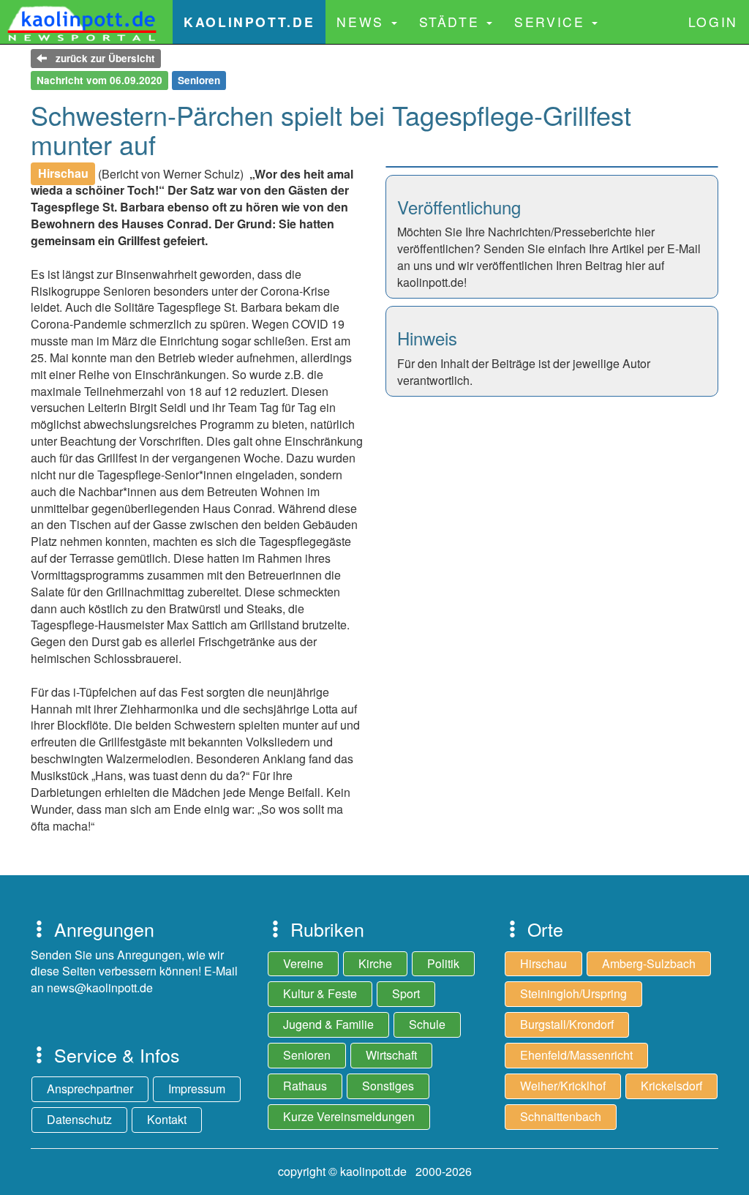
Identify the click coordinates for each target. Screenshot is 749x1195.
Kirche (375, 963)
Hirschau (543, 963)
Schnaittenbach (560, 1116)
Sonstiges (388, 1085)
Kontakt (167, 1119)
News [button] (362, 21)
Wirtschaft (391, 1054)
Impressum (196, 1088)
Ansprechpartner (90, 1088)
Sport (406, 993)
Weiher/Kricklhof (563, 1085)
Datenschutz (79, 1119)
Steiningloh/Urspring (573, 993)
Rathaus (305, 1085)
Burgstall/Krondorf (567, 1024)
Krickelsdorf (671, 1085)
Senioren (307, 1054)
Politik (443, 963)
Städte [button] (452, 21)
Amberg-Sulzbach (649, 963)
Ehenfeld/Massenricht (576, 1054)
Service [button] (552, 21)
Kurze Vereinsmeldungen (349, 1116)
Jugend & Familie (328, 1024)
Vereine (303, 963)
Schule (427, 1024)
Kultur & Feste (320, 993)
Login (713, 21)
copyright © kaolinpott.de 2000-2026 (375, 1171)
